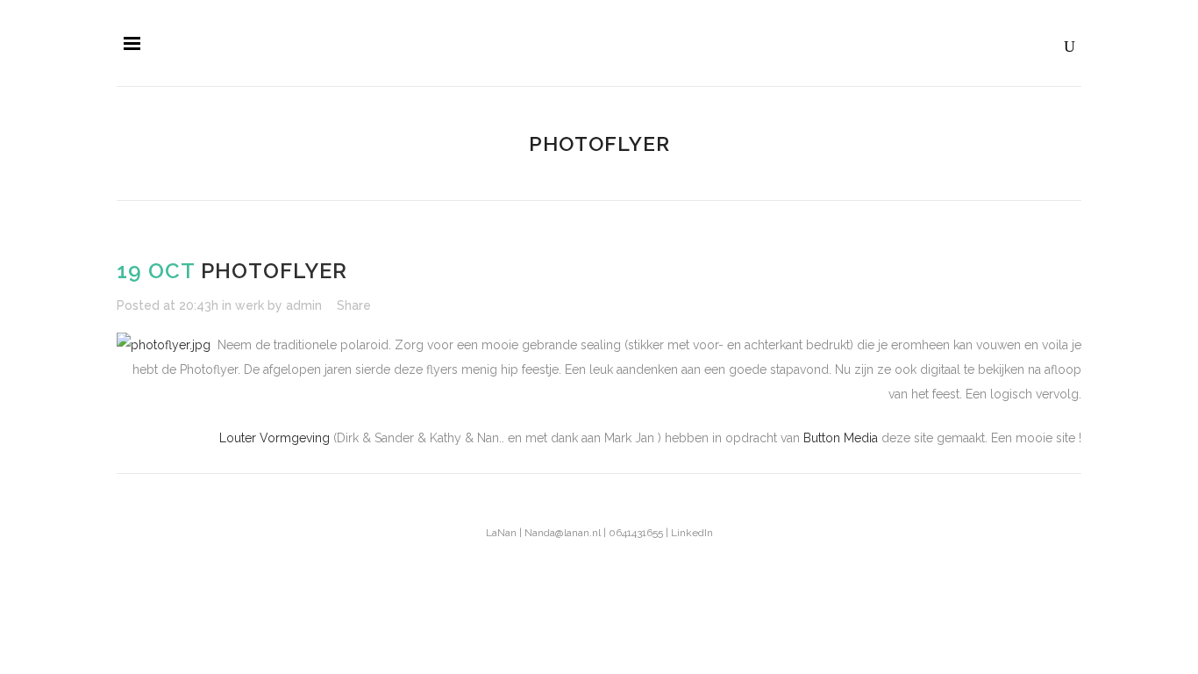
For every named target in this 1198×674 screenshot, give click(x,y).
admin (304, 305)
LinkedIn (692, 533)
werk (249, 305)
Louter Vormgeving (276, 438)
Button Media (840, 438)
